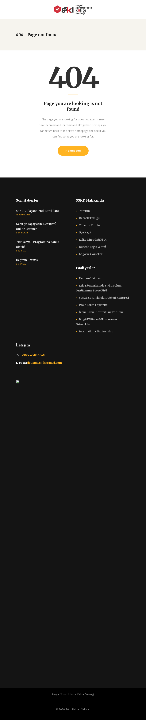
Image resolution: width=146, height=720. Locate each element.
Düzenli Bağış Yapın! (92, 247)
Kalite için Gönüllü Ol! (93, 239)
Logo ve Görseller (90, 254)
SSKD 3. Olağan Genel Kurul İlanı (37, 211)
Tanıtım (84, 211)
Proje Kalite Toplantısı (93, 305)
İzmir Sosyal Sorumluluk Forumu (101, 312)
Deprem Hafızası (27, 260)
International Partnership (96, 331)
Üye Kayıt (85, 232)
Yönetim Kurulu (89, 225)
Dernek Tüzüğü (89, 218)
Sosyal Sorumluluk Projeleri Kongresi (104, 297)
